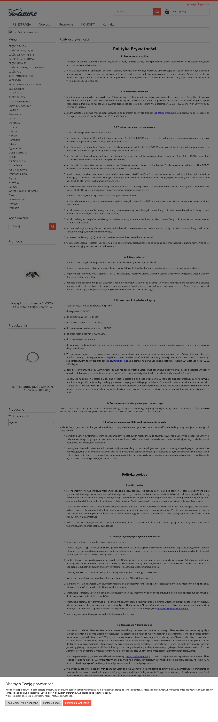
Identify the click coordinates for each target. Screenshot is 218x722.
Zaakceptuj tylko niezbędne (23, 702)
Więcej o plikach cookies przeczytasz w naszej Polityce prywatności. (39, 695)
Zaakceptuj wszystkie (77, 702)
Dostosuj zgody (51, 702)
